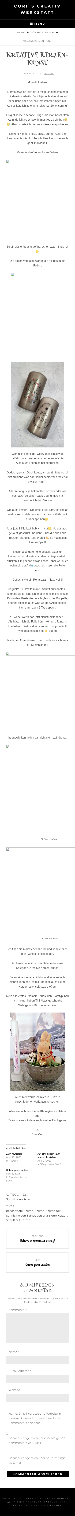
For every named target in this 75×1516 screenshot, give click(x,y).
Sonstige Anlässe (42, 32)
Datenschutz (55, 1502)
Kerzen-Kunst (25, 1215)
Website (14, 1390)
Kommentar (18, 1309)
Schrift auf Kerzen (18, 1220)
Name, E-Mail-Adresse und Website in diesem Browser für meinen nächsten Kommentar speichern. (35, 1418)
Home (21, 32)
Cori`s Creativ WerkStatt (52, 1498)
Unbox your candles (17, 1170)
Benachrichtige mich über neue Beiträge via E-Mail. (37, 1460)
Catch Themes (50, 1505)
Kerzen (39, 1211)
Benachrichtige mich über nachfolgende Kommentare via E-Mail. (37, 1440)
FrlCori (49, 73)
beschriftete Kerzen (19, 1211)
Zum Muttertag (14, 1153)
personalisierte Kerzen (51, 1215)
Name (14, 1352)
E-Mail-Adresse (20, 1371)
